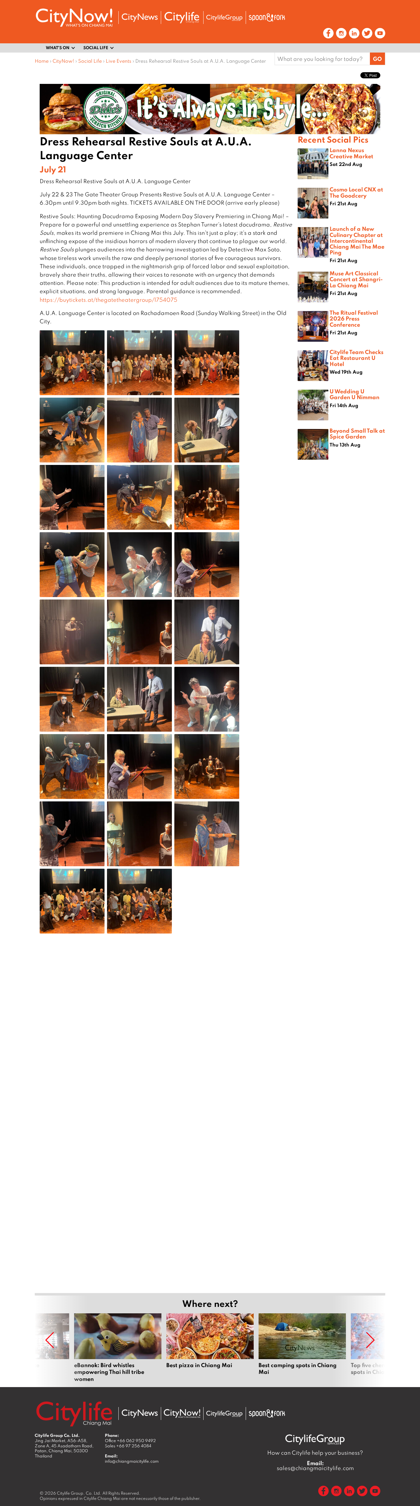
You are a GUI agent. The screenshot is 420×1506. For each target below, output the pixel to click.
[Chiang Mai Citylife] (182, 17)
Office (130, 1440)
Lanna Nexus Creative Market (351, 152)
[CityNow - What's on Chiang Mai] (182, 1413)
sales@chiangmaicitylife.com (315, 1466)
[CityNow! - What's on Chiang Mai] (74, 17)
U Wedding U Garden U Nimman (354, 394)
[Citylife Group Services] (224, 18)
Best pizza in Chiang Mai (210, 1347)
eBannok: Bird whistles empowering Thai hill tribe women (117, 1347)
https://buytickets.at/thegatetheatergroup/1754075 (108, 299)
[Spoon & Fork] (267, 17)
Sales (128, 1446)
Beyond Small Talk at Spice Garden (357, 433)
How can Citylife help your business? (315, 1452)
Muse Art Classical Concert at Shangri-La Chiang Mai (356, 279)
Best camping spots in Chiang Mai (302, 1347)
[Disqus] (166, 1036)
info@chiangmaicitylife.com (132, 1461)
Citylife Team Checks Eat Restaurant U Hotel (356, 357)
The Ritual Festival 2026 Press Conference (354, 318)
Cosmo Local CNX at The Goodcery (356, 192)
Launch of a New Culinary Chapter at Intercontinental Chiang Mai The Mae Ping (357, 240)
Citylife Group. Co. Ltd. (79, 1493)
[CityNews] (139, 17)
